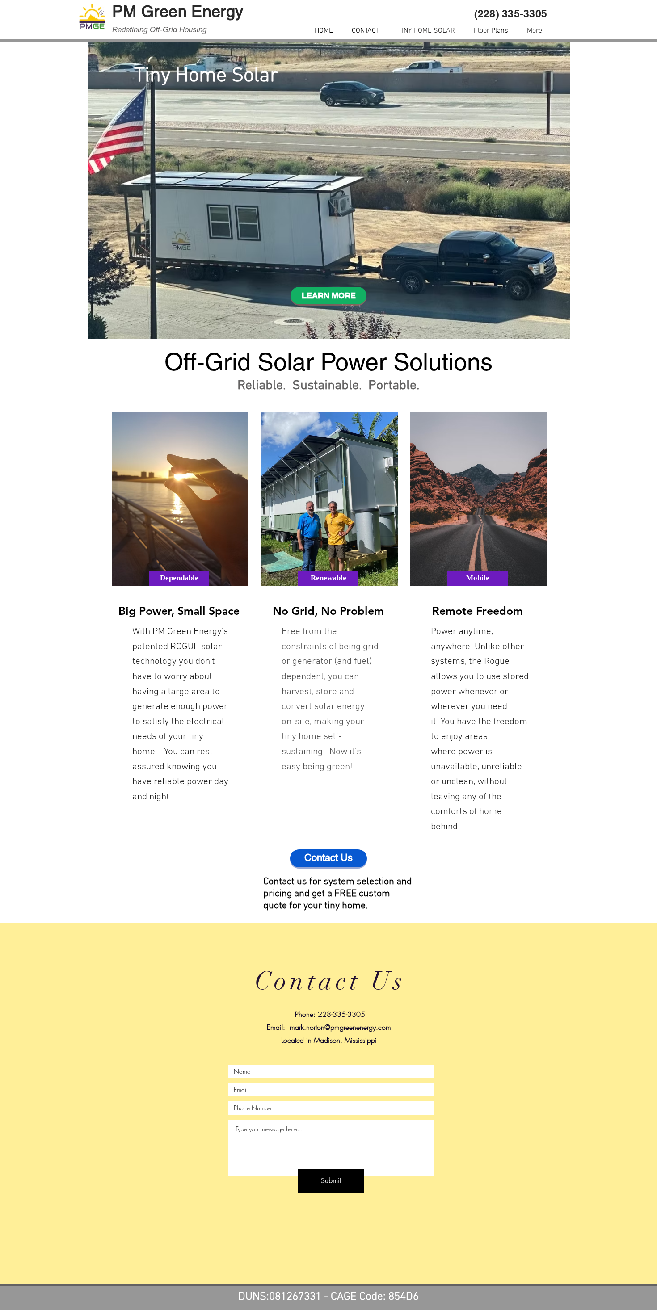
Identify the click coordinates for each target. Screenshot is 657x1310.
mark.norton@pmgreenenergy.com (340, 1027)
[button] (179, 578)
